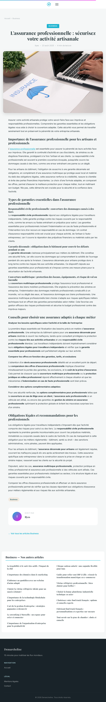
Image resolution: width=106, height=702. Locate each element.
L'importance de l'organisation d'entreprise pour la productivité (26, 624)
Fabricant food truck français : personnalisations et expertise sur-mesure (76, 610)
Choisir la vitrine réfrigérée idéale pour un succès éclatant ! (26, 590)
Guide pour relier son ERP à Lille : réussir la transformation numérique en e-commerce (77, 576)
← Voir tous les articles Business (23, 533)
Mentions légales (11, 681)
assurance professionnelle (22, 148)
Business (16, 18)
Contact (7, 686)
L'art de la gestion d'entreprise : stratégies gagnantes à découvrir (26, 607)
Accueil (7, 18)
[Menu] (56, 4)
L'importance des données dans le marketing (27, 574)
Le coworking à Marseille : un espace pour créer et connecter (26, 616)
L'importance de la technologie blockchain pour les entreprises (26, 598)
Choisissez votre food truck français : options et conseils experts (77, 601)
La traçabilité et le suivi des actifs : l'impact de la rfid (28, 567)
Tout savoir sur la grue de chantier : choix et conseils (76, 618)
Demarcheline (13, 649)
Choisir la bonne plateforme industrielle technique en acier (75, 593)
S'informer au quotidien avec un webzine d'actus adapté (25, 581)
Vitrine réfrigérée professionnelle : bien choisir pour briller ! (75, 584)
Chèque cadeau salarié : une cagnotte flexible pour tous (77, 567)
